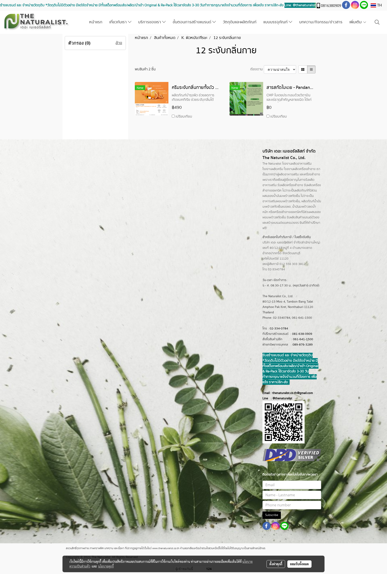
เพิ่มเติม (356, 22)
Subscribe (271, 515)
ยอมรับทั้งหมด (299, 564)
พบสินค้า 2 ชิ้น (145, 69)
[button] (377, 22)
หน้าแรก (95, 22)
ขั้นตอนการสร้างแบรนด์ (192, 22)
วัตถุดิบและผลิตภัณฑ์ (239, 22)
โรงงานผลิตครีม (272, 169)
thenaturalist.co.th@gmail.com (292, 393)
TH (379, 5)
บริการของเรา (150, 22)
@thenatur (280, 398)
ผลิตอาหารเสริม (289, 174)
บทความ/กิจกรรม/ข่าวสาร (320, 22)
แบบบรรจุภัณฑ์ (276, 22)
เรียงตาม (257, 69)
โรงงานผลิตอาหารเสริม (297, 163)
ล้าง (119, 43)
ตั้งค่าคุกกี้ (275, 564)
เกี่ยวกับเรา (118, 22)
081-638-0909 (302, 334)
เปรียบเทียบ (184, 116)
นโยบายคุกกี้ (106, 566)
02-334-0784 (279, 328)
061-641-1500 (303, 339)
